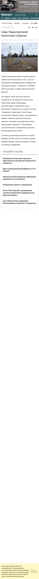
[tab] (7, 18)
